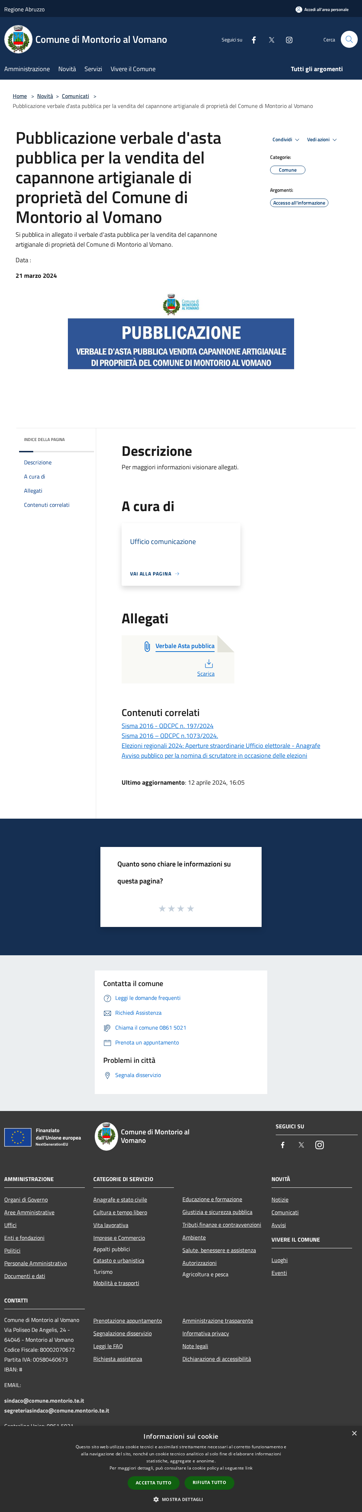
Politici (12, 1250)
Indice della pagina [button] (44, 439)
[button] (181, 1499)
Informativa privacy (205, 1333)
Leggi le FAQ (108, 1346)
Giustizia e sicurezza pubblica (217, 1212)
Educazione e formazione (212, 1199)
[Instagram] (286, 39)
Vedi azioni (319, 139)
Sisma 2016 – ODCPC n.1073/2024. (170, 735)
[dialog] (181, 1469)
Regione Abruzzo (24, 9)
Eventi (279, 1272)
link (248, 1468)
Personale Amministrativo (35, 1263)
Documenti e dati (24, 1276)
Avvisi (279, 1225)
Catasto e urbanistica (118, 1260)
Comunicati (75, 96)
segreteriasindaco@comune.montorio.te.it (56, 1410)
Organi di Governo (26, 1199)
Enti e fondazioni (24, 1237)
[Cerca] (349, 39)
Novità (45, 96)
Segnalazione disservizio (122, 1333)
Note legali (195, 1346)
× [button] (354, 1433)
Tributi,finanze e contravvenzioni (221, 1224)
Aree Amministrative (29, 1212)
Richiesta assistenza (117, 1358)
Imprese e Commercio (119, 1237)
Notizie (280, 1199)
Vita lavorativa (110, 1225)
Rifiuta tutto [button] (209, 1482)
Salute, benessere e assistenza (219, 1250)
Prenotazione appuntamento (127, 1320)
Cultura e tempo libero (120, 1212)
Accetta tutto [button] (153, 1483)
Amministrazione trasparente (217, 1320)
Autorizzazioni (199, 1263)
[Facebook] (251, 39)
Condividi (283, 139)
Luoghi (280, 1260)
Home (20, 96)
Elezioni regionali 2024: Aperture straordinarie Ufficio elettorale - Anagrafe (221, 745)
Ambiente (194, 1237)
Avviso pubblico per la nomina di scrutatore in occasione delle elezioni (214, 755)
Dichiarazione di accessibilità (216, 1358)
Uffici (10, 1225)
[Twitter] (269, 39)
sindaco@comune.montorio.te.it (44, 1400)
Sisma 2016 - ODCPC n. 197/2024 (168, 726)
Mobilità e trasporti (116, 1283)
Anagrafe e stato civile (120, 1199)
